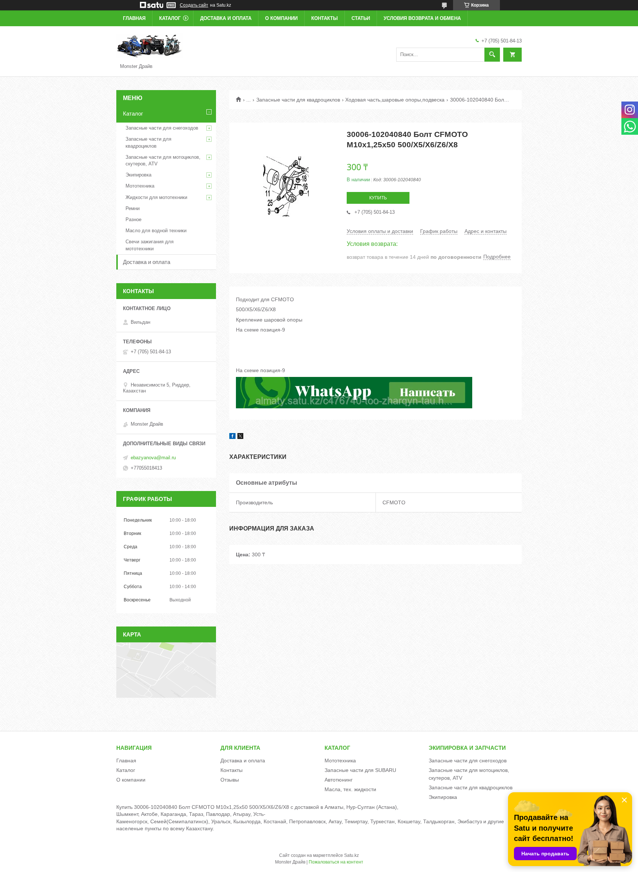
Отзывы (229, 780)
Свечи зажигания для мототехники (150, 245)
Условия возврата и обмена (422, 18)
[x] (240, 437)
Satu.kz (351, 855)
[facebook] (232, 437)
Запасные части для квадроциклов (298, 100)
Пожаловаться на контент (336, 862)
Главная (134, 18)
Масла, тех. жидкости (350, 789)
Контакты (324, 18)
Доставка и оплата (225, 18)
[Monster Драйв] (149, 46)
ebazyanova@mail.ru (153, 457)
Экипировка (138, 175)
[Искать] (492, 55)
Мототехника (140, 186)
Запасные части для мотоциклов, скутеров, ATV (163, 160)
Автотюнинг (339, 780)
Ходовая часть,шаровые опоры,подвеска (395, 100)
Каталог (170, 18)
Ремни (133, 208)
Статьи (360, 18)
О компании (281, 18)
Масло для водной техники (156, 230)
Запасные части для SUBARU (360, 770)
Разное (133, 219)
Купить (378, 197)
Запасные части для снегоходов (162, 128)
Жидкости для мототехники (156, 197)
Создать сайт (194, 5)
